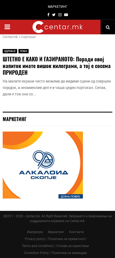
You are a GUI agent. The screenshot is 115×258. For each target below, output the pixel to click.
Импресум (35, 232)
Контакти (76, 232)
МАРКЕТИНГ (57, 7)
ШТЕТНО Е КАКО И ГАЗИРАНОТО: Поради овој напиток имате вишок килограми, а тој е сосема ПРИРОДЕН (57, 65)
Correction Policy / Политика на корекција (55, 253)
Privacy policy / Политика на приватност (55, 239)
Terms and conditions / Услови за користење (55, 246)
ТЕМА (23, 51)
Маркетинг (56, 232)
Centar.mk (10, 37)
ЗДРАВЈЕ (10, 51)
